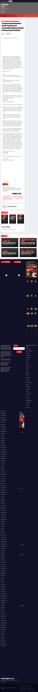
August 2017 (3, 575)
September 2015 (4, 627)
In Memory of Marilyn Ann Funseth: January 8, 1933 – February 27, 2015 (18, 197)
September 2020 (4, 492)
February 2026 (3, 413)
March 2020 (3, 505)
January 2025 (3, 429)
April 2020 (2, 503)
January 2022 (3, 478)
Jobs (27, 371)
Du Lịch (27, 362)
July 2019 (2, 523)
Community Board (24, 686)
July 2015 (2, 631)
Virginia (18, 21)
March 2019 (3, 532)
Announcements (23, 239)
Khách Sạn (28, 373)
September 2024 (4, 431)
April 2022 (2, 476)
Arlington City (28, 355)
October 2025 (3, 417)
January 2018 (3, 564)
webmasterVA (8, 33)
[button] (33, 279)
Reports (27, 384)
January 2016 (3, 618)
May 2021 (2, 483)
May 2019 (2, 528)
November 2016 (3, 595)
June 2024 (3, 438)
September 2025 (4, 420)
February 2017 (3, 589)
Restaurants (28, 386)
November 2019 (3, 514)
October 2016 (3, 598)
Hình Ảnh (28, 366)
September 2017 (4, 573)
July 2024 (2, 435)
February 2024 (3, 447)
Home (20, 686)
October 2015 (3, 625)
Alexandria (22, 251)
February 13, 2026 (6, 255)
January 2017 (3, 591)
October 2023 (3, 456)
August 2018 (3, 548)
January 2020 (3, 510)
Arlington (3, 21)
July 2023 (2, 462)
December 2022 (3, 474)
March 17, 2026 (5, 245)
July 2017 (2, 577)
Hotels (27, 368)
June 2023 (3, 465)
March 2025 (3, 424)
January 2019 (3, 537)
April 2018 (2, 557)
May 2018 (2, 555)
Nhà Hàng (28, 377)
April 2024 (2, 442)
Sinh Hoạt (28, 389)
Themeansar (2, 688)
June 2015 (2, 634)
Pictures (27, 380)
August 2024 (3, 433)
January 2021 (3, 487)
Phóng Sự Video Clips (23, 688)
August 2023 (3, 460)
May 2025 (2, 422)
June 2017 (2, 580)
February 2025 (3, 426)
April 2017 (2, 584)
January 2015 (3, 645)
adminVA (10, 245)
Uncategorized (13, 21)
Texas (27, 391)
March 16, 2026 (24, 245)
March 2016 (3, 613)
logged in (7, 229)
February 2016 (3, 616)
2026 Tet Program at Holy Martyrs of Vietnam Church (9, 253)
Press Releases (8, 21)
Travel (27, 398)
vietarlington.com (4, 6)
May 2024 (2, 440)
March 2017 (3, 586)
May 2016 (2, 609)
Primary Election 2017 (30, 688)
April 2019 (2, 530)
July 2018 (2, 550)
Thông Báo (4, 216)
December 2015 (3, 620)
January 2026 (3, 415)
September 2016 (4, 600)
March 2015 (3, 640)
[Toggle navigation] (18, 16)
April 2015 (2, 638)
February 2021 (3, 485)
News (27, 375)
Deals (27, 359)
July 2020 (2, 496)
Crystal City (28, 357)
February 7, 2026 (24, 255)
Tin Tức (27, 395)
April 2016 (2, 611)
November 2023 (4, 453)
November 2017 (3, 568)
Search (15, 345)
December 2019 (3, 512)
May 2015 (2, 636)
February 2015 (3, 643)
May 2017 (2, 582)
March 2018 (3, 559)
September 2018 (4, 546)
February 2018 (3, 562)
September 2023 (4, 458)
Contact (29, 686)
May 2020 (2, 501)
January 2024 (3, 449)
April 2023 (2, 469)
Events (28, 239)
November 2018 (3, 541)
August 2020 (3, 494)
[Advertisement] (9, 48)
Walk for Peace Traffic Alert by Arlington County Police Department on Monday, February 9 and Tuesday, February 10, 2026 (6, 369)
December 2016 (3, 593)
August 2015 (3, 629)
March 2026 (3, 411)
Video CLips (28, 402)
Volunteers (28, 407)
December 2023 (3, 451)
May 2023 (2, 467)
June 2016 (2, 607)
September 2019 (4, 519)
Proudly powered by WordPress (5, 687)
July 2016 (2, 604)
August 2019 (3, 521)
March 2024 (3, 444)
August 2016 (3, 602)
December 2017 (3, 566)
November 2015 (3, 622)
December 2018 (3, 539)
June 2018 (2, 553)
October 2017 (3, 571)
